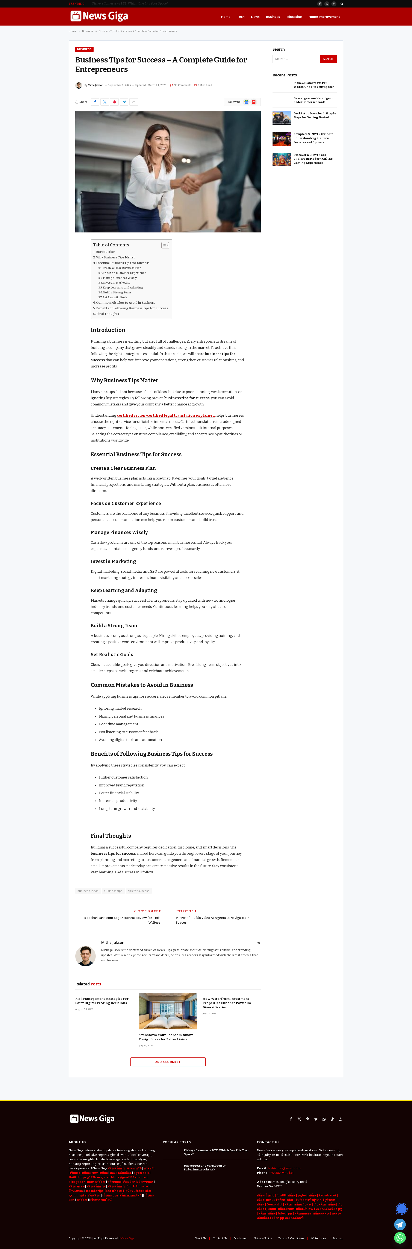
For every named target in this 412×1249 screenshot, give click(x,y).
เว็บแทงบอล (110, 1195)
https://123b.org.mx (93, 1177)
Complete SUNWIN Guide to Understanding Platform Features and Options (313, 138)
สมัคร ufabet (96, 1182)
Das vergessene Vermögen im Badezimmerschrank (129, 3)
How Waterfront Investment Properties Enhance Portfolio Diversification (227, 1003)
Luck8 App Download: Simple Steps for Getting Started (315, 115)
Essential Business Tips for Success (122, 263)
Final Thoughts (107, 314)
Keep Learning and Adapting (123, 287)
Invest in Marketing (116, 282)
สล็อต (313, 1195)
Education (294, 16)
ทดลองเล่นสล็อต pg (329, 1209)
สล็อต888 (114, 1182)
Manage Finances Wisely (120, 278)
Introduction (105, 252)
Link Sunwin (137, 1186)
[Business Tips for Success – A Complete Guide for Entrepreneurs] (168, 172)
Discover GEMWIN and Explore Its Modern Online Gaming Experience (313, 158)
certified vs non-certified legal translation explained (166, 415)
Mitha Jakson (95, 85)
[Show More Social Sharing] (133, 102)
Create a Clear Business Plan (122, 268)
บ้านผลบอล (76, 1191)
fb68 (72, 1177)
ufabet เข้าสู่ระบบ (309, 1200)
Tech (241, 16)
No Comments (182, 85)
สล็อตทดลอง (303, 1213)
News (255, 16)
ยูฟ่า (83, 1195)
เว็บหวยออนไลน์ (101, 1200)
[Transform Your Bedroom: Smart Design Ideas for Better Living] (168, 1011)
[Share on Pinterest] (114, 102)
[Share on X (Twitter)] (104, 102)
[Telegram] (400, 1224)
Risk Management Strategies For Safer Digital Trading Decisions (102, 1001)
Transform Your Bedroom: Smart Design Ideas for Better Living (166, 1037)
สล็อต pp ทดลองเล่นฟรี (287, 1218)
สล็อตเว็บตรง (116, 1168)
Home (225, 16)
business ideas (87, 891)
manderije (94, 1191)
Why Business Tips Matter (115, 257)
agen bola (142, 1173)
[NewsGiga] (99, 17)
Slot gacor (77, 1182)
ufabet (82, 1200)
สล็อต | (293, 1195)
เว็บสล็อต (94, 1195)
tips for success (139, 891)
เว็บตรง (75, 1173)
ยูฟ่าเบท (329, 1200)
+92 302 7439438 (281, 1173)
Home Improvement (324, 16)
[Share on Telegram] (124, 102)
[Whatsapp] (400, 1238)
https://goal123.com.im (129, 1177)
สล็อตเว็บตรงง (96, 1186)
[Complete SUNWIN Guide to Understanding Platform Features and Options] (282, 139)
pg (290, 1213)
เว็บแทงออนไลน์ (130, 1195)
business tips (113, 891)
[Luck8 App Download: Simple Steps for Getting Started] (282, 118)
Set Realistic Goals (115, 297)
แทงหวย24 (134, 1168)
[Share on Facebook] (95, 102)
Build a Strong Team (117, 292)
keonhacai (328, 1195)
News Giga (127, 1238)
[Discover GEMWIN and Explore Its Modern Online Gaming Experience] (282, 160)
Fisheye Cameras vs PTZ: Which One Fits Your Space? (314, 85)
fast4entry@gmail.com (284, 1168)
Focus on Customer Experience (124, 273)
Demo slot (274, 1204)
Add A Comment (168, 1062)
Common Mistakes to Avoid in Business (125, 303)
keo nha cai (114, 1191)
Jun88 (281, 1195)
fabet (282, 1213)
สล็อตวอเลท (90, 1173)
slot (290, 1200)
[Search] (341, 4)
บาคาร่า (149, 1168)
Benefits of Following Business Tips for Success (132, 308)
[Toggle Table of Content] (163, 245)
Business (273, 16)
